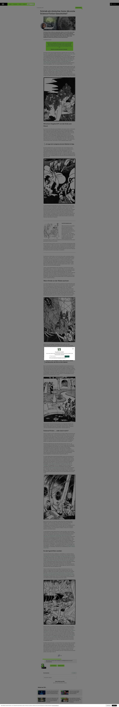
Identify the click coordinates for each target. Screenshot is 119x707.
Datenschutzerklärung (55, 705)
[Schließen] (117, 705)
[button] (73, 348)
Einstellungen (109, 705)
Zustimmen (114, 705)
